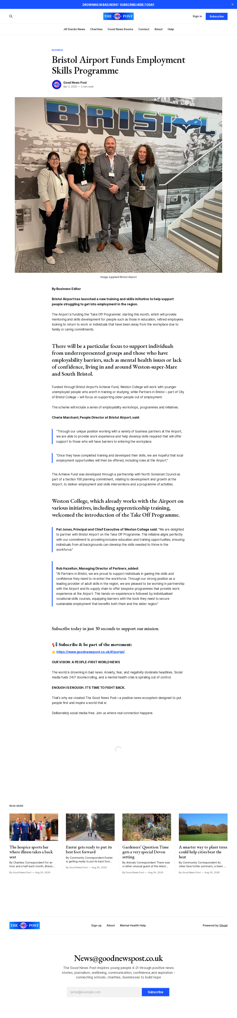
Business (57, 49)
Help (171, 29)
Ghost (223, 925)
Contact (143, 29)
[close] (233, 4)
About (158, 29)
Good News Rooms (120, 29)
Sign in (197, 16)
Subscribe (216, 16)
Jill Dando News (74, 29)
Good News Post (75, 82)
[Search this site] (11, 16)
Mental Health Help (133, 925)
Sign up (96, 925)
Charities (96, 29)
